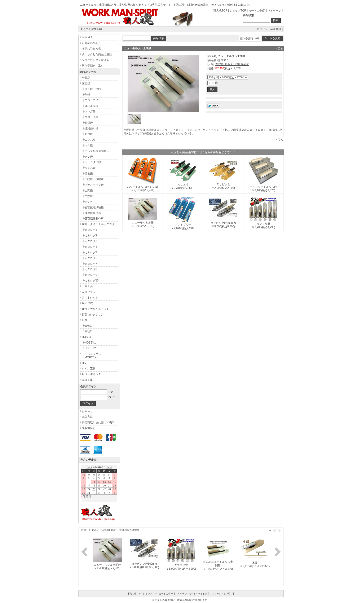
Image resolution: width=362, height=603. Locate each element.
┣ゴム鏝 (87, 145)
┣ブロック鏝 (90, 117)
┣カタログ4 (89, 246)
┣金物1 (87, 325)
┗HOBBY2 (89, 348)
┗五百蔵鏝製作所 (93, 218)
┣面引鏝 (87, 122)
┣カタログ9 (89, 274)
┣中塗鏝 (87, 196)
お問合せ (87, 411)
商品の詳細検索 (91, 48)
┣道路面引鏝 (90, 128)
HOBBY (87, 336)
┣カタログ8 (89, 269)
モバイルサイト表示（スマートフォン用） (211, 593)
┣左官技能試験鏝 (93, 207)
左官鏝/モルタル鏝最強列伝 (232, 64)
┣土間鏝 (87, 190)
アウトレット (90, 297)
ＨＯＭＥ (87, 37)
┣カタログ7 (89, 263)
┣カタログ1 (89, 229)
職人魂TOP (220, 10)
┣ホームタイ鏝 (91, 162)
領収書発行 (89, 428)
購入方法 (87, 416)
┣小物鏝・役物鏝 (93, 179)
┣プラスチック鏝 (93, 184)
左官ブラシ (89, 291)
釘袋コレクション (93, 314)
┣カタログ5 (89, 252)
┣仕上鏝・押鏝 (91, 89)
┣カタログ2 (89, 235)
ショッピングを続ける (95, 59)
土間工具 (87, 286)
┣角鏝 (86, 94)
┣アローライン (91, 100)
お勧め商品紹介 (91, 43)
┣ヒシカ (87, 201)
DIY (84, 363)
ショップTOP (238, 10)
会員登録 (275, 29)
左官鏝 (86, 83)
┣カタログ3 (89, 241)
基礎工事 (87, 379)
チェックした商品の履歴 (97, 54)
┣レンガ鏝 (89, 111)
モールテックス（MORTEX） (91, 355)
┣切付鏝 (87, 134)
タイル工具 (89, 368)
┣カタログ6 (89, 258)
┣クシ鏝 (87, 156)
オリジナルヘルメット (95, 308)
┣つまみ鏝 (89, 167)
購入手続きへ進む (93, 65)
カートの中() (256, 10)
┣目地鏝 (87, 173)
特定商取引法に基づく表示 (98, 422)
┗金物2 (87, 331)
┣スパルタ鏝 (90, 106)
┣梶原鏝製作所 (91, 213)
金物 (84, 320)
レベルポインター (93, 374)
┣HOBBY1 (89, 342)
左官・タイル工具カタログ (98, 224)
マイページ (274, 10)
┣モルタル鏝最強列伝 (95, 151)
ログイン (262, 29)
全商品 (86, 77)
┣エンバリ (89, 139)
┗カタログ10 (90, 280)
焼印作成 (87, 303)
